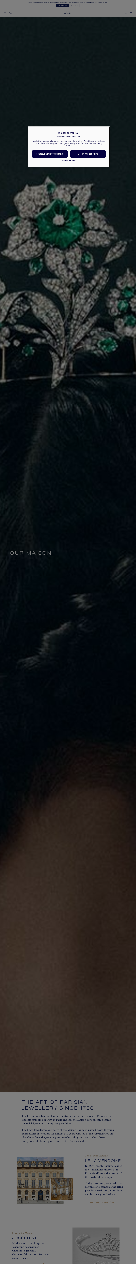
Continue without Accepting (49, 154)
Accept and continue (88, 154)
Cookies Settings (69, 160)
